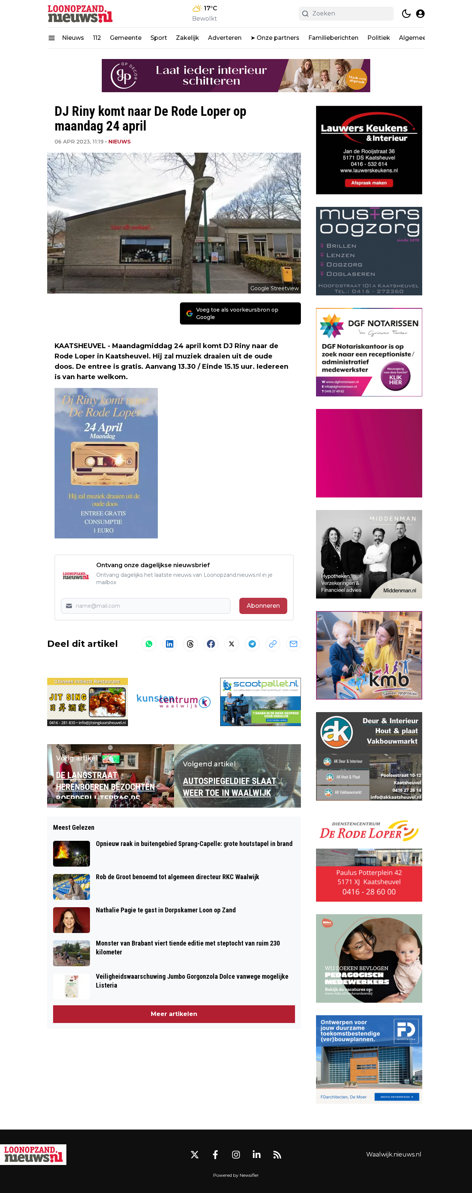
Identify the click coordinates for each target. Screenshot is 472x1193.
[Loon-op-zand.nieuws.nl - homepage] (80, 14)
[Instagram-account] (236, 1154)
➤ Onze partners (274, 37)
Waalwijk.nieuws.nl (393, 1154)
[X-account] (194, 1154)
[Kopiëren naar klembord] (273, 644)
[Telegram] (252, 644)
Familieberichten (333, 37)
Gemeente (126, 37)
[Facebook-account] (215, 1154)
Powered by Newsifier (236, 1175)
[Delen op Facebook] (211, 644)
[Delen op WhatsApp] (149, 644)
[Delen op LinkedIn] (169, 644)
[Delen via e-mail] (293, 644)
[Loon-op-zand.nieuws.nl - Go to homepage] (33, 1154)
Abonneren (263, 605)
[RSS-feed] (277, 1154)
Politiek (378, 37)
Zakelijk (187, 37)
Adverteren (225, 37)
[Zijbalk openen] (51, 38)
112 (97, 37)
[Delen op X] (231, 644)
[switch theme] (406, 13)
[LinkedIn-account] (256, 1154)
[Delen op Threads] (190, 644)
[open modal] (420, 13)
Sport (158, 37)
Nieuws (73, 37)
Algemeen (414, 37)
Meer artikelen (174, 1013)
